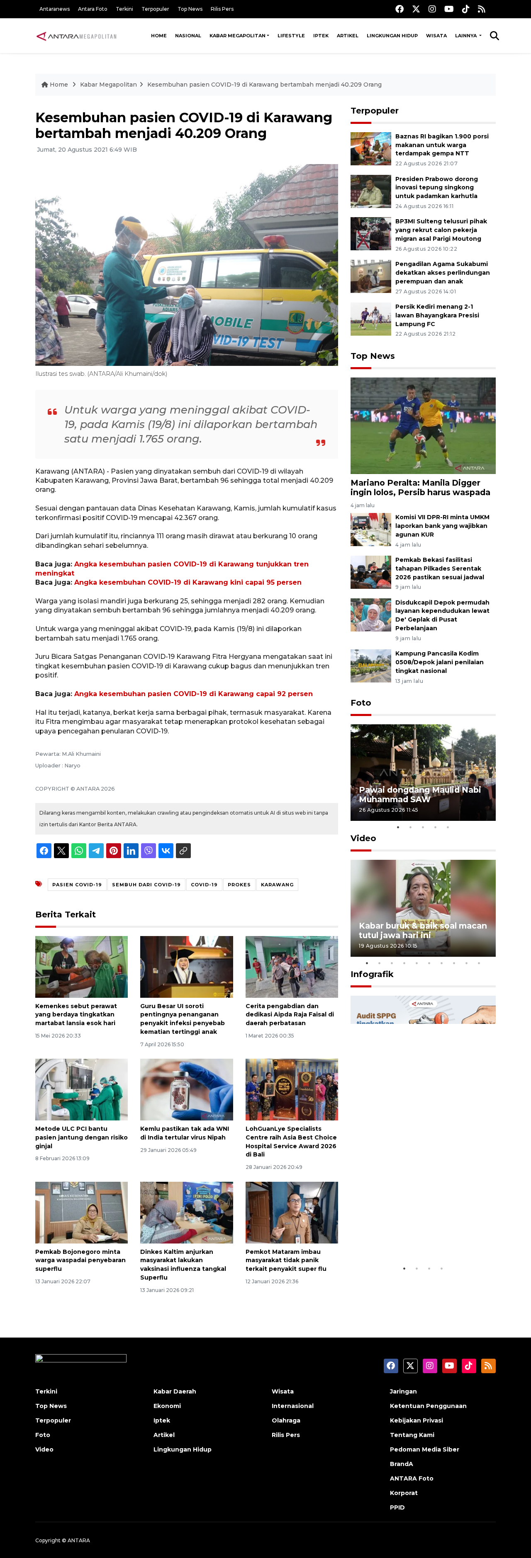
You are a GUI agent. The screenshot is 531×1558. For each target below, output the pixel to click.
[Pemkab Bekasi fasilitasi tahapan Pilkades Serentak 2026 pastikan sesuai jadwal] (371, 572)
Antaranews (54, 9)
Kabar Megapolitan (237, 36)
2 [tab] (411, 827)
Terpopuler (155, 9)
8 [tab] (454, 963)
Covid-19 (204, 885)
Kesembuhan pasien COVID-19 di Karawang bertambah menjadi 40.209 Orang (264, 84)
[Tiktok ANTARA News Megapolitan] (466, 9)
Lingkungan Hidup (392, 36)
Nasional (188, 36)
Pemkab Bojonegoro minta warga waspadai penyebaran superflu (80, 1260)
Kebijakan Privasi (416, 1420)
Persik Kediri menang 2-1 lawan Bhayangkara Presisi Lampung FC (437, 315)
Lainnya (466, 36)
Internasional (293, 1406)
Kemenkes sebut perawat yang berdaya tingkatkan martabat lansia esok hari (76, 1014)
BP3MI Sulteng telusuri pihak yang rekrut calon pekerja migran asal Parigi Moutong (441, 230)
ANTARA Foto (412, 1478)
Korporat (404, 1493)
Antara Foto (92, 9)
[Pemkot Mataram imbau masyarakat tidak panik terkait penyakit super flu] (292, 1212)
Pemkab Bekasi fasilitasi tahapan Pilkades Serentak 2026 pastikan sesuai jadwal (439, 568)
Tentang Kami (412, 1435)
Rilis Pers (222, 9)
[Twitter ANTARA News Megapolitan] (416, 9)
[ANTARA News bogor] (76, 36)
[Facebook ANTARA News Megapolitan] (399, 9)
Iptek (321, 36)
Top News (190, 9)
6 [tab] (429, 963)
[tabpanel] (423, 772)
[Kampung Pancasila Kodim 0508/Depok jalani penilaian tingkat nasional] (371, 666)
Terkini (124, 9)
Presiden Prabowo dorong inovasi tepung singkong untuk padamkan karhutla (436, 187)
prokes (239, 885)
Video (363, 838)
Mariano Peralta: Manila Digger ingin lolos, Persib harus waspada (420, 487)
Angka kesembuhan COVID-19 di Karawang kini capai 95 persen (188, 582)
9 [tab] (467, 963)
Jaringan (403, 1391)
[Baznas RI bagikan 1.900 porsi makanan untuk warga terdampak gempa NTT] (371, 148)
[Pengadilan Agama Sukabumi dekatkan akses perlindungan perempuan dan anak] (371, 276)
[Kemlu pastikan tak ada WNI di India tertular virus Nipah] (186, 1089)
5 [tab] (448, 827)
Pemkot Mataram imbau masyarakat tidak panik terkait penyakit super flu (286, 1260)
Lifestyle (291, 36)
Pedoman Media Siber (424, 1449)
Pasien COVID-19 (77, 885)
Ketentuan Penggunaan (428, 1406)
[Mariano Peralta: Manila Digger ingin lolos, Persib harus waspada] (423, 425)
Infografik (372, 974)
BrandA (401, 1464)
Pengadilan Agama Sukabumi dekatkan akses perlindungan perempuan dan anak (442, 272)
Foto (361, 703)
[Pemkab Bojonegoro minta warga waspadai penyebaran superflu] (81, 1212)
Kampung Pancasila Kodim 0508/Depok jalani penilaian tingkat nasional (439, 662)
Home (159, 36)
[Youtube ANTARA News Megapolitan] (449, 9)
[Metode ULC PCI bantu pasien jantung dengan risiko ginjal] (81, 1089)
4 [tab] (435, 827)
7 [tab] (442, 963)
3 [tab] (423, 827)
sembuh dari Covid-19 (146, 885)
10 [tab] (479, 963)
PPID (397, 1507)
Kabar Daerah (174, 1391)
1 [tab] (398, 827)
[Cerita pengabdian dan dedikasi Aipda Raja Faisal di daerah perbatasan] (292, 966)
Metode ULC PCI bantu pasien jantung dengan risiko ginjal (81, 1137)
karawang (277, 885)
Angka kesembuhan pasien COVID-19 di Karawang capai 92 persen (193, 694)
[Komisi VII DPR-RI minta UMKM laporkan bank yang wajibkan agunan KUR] (371, 529)
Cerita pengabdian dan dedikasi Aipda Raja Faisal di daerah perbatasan (290, 1014)
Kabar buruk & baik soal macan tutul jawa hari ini (423, 930)
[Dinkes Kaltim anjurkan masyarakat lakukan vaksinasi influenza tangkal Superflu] (186, 1212)
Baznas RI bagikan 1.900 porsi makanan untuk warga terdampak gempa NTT (442, 145)
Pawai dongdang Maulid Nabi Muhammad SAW (420, 794)
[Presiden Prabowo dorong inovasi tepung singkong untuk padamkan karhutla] (371, 191)
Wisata (436, 36)
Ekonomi (167, 1406)
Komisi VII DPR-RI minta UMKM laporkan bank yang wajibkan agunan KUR (442, 525)
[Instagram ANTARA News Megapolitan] (432, 9)
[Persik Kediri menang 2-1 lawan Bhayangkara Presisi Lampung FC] (371, 318)
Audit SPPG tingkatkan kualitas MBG (407, 1235)
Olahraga (286, 1420)
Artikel (347, 36)
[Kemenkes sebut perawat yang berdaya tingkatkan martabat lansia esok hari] (81, 966)
